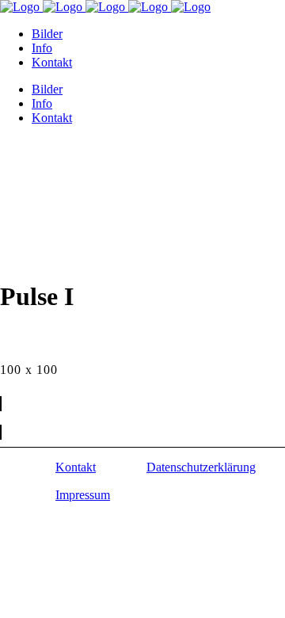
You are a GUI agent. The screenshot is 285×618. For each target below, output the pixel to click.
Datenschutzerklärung (201, 467)
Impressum (82, 495)
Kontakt (75, 467)
